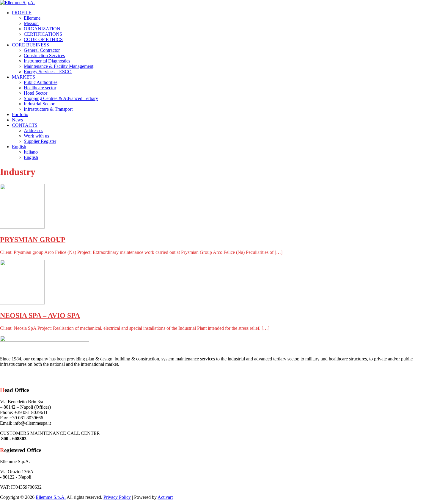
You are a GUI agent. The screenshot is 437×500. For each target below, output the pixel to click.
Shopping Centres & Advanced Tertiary (61, 98)
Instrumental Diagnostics (47, 60)
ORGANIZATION (42, 28)
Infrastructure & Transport (48, 109)
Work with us (36, 135)
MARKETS (23, 76)
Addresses (33, 130)
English (19, 146)
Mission (31, 23)
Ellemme (32, 18)
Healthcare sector (40, 87)
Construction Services (44, 55)
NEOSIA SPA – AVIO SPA (40, 315)
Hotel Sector (35, 93)
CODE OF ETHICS (43, 39)
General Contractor (42, 50)
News (17, 119)
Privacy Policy (117, 497)
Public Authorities (40, 82)
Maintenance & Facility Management (58, 66)
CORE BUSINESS (30, 44)
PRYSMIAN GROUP (32, 239)
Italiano (31, 151)
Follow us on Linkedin (41, 376)
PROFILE (22, 12)
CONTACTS (24, 125)
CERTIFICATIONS (43, 34)
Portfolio (20, 114)
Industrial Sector (39, 103)
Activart (165, 497)
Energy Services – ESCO (48, 71)
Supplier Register (40, 141)
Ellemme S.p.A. (51, 497)
